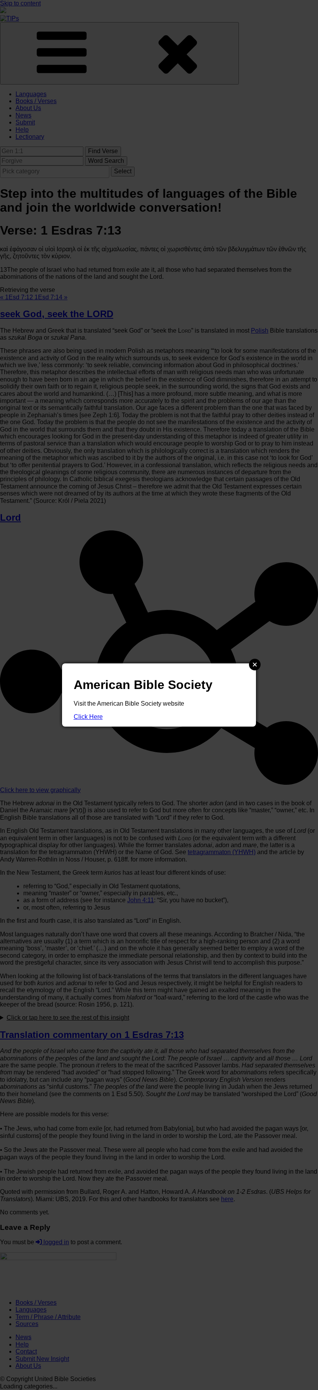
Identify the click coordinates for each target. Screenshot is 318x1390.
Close (255, 664)
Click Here (88, 716)
